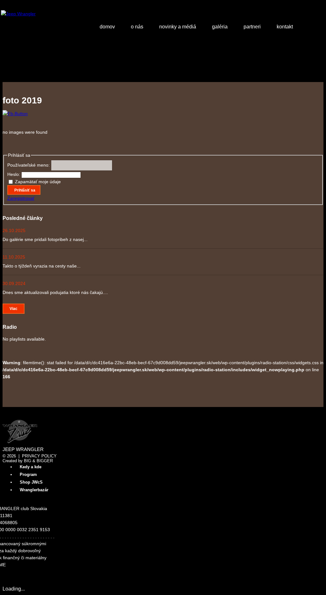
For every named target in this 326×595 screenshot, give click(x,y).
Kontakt (285, 26)
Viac (14, 308)
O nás (137, 26)
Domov (107, 26)
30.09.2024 (14, 283)
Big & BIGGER (38, 460)
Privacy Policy (39, 456)
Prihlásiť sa (24, 190)
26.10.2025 (14, 230)
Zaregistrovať (20, 198)
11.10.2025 (14, 257)
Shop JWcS (31, 482)
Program (28, 474)
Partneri (252, 26)
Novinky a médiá (177, 26)
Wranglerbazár (34, 489)
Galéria (220, 26)
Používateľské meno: (29, 165)
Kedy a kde (30, 466)
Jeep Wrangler (23, 449)
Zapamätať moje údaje (38, 181)
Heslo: (14, 174)
